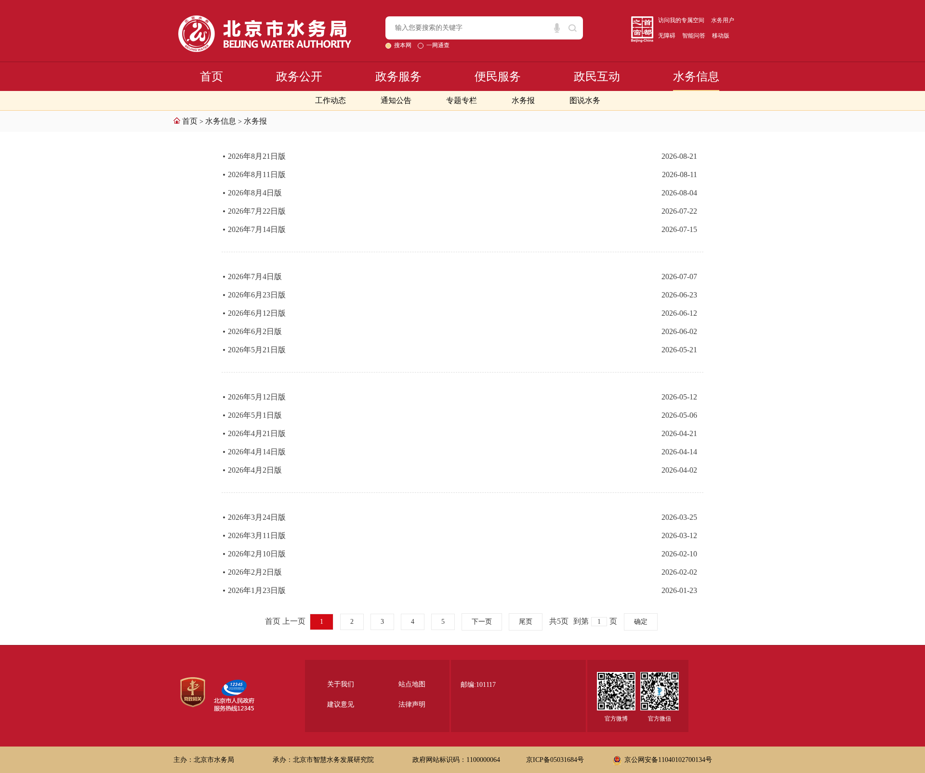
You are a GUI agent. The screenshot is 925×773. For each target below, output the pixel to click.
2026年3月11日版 (257, 535)
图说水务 (584, 100)
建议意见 (340, 704)
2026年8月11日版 (257, 174)
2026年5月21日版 (257, 350)
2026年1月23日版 (257, 590)
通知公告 (396, 100)
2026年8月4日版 (255, 193)
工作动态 (330, 100)
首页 (211, 76)
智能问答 (693, 35)
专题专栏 (461, 100)
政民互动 (597, 76)
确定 (641, 621)
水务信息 (696, 76)
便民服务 (498, 76)
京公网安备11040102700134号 (668, 759)
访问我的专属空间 (681, 20)
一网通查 (437, 45)
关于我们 (340, 684)
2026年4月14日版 (257, 452)
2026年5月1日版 (255, 415)
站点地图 (411, 684)
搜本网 (403, 45)
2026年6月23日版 (257, 295)
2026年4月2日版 (255, 470)
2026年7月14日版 (257, 229)
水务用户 (722, 20)
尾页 (525, 621)
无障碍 (666, 35)
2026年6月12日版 (257, 313)
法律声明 (411, 704)
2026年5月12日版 (257, 397)
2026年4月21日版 (257, 433)
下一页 (482, 621)
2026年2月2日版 (255, 572)
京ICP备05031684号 (555, 759)
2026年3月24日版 (257, 517)
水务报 (523, 100)
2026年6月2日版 (255, 331)
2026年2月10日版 (257, 554)
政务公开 (299, 76)
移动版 (720, 35)
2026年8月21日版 (257, 156)
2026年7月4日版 (255, 276)
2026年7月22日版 (257, 211)
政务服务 (398, 76)
